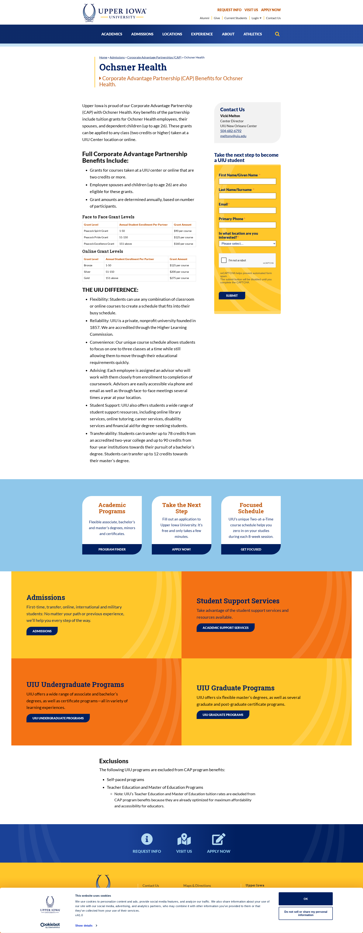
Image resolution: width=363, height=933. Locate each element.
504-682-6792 (230, 131)
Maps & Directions (197, 886)
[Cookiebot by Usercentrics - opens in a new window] (50, 925)
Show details (83, 925)
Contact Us (151, 886)
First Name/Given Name (238, 175)
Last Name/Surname (235, 190)
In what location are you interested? (238, 235)
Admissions (117, 57)
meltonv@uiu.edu (233, 136)
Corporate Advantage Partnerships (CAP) (154, 57)
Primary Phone (231, 219)
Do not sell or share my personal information (305, 913)
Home (103, 57)
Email (223, 204)
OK (306, 898)
